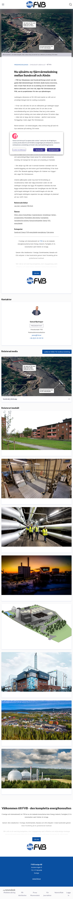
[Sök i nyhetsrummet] (70, 4)
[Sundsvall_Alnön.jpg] (36, 376)
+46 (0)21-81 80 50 (36, 338)
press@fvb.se (36, 335)
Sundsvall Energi (20, 232)
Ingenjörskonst (37, 215)
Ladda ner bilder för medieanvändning (57, 352)
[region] (36, 143)
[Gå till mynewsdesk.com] (9, 890)
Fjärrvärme (50, 232)
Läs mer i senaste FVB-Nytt (23, 206)
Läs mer (36, 273)
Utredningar (47, 215)
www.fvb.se (36, 879)
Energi (45, 220)
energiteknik (33, 232)
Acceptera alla (53, 150)
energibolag (42, 232)
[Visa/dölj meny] (3, 4)
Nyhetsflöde (59, 892)
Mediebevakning (9, 892)
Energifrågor (27, 215)
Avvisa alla (39, 150)
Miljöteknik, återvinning (32, 218)
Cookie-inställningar (19, 150)
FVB (27, 232)
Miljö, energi (18, 215)
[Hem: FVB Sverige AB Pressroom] (36, 4)
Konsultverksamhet (35, 220)
